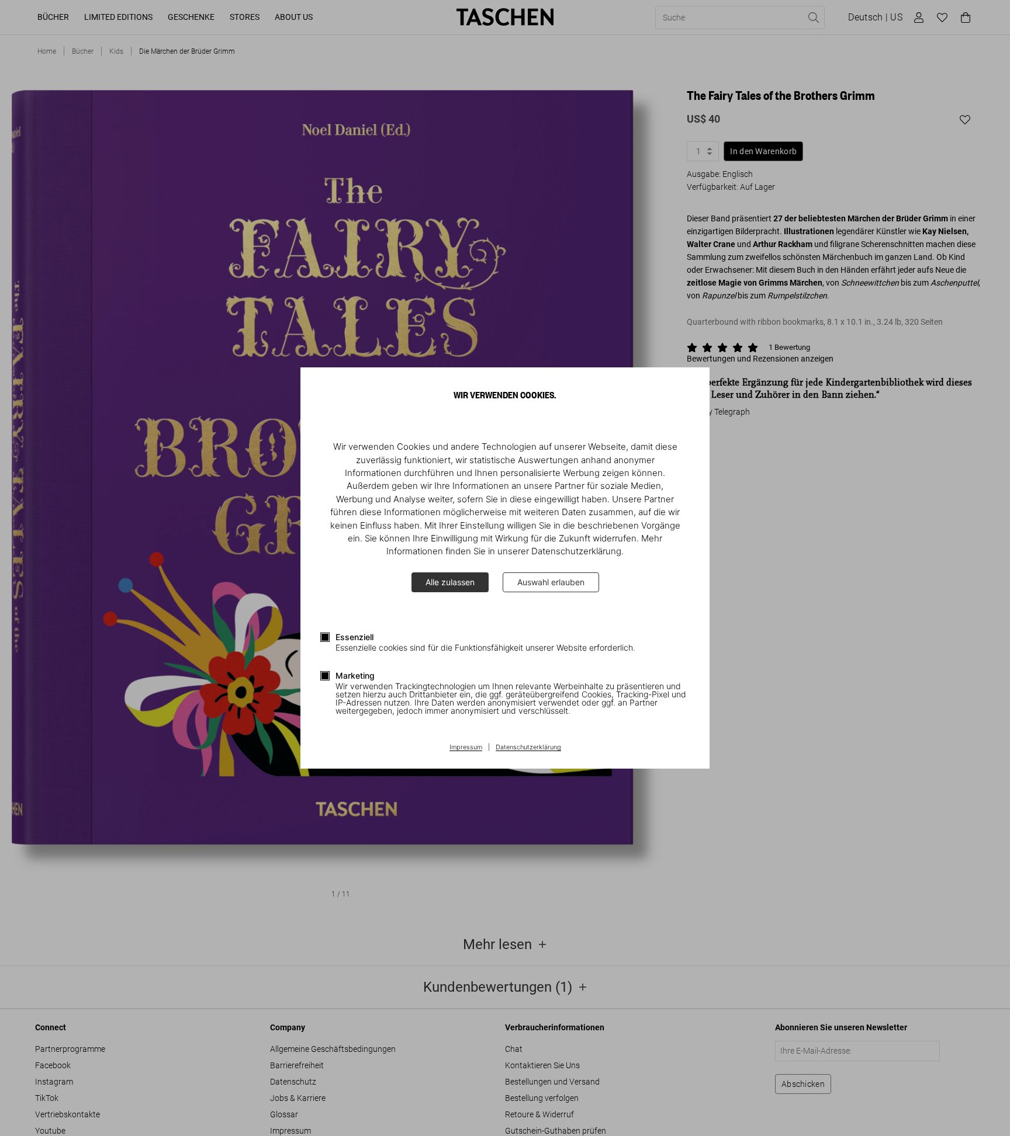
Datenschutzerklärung (528, 747)
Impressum (465, 747)
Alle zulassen (450, 582)
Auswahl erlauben (550, 582)
